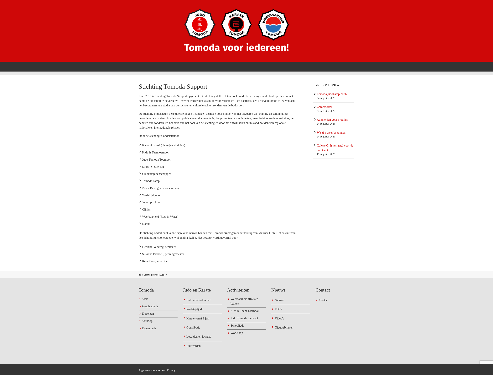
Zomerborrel (324, 107)
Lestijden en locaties (198, 336)
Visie (145, 299)
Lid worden (193, 345)
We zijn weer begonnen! (331, 132)
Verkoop (147, 321)
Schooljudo (237, 325)
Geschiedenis (150, 306)
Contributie (193, 327)
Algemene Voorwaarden (152, 370)
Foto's (278, 309)
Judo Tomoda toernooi (244, 318)
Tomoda (265, 66)
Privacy (171, 370)
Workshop (237, 333)
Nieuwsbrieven (284, 327)
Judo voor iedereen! (198, 300)
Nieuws (279, 300)
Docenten (148, 313)
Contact (347, 66)
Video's (279, 318)
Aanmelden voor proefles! (333, 119)
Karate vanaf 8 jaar (198, 318)
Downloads (149, 328)
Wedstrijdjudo (194, 309)
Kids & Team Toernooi (245, 311)
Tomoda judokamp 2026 (332, 94)
